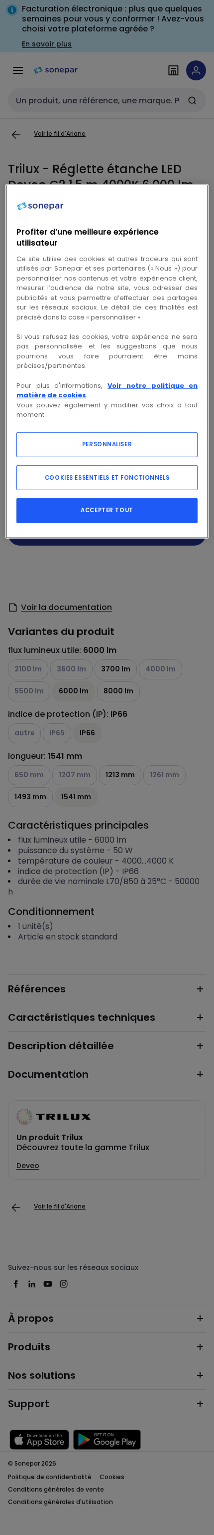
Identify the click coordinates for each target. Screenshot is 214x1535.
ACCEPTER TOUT (107, 510)
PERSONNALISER (107, 444)
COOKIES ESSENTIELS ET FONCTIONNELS (107, 477)
